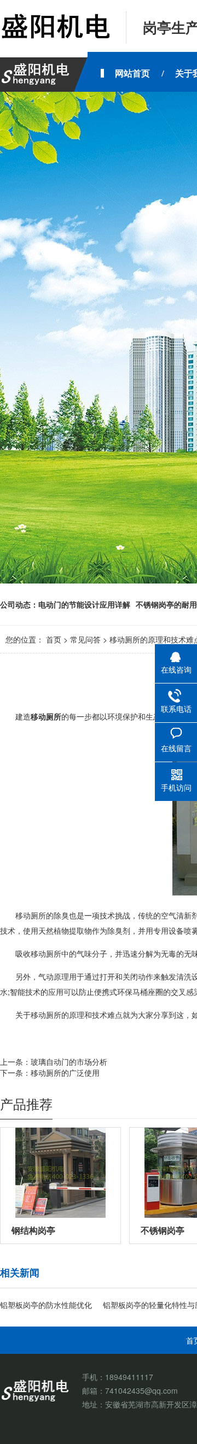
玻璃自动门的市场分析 (69, 1061)
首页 (53, 639)
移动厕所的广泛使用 (65, 1072)
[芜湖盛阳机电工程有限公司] (54, 27)
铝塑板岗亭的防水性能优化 (46, 1304)
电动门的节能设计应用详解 (84, 604)
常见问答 (85, 639)
